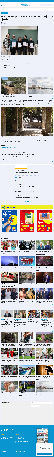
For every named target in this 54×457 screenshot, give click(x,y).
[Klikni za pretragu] (52, 5)
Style (30, 9)
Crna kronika (37, 9)
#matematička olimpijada (5, 147)
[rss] (52, 0)
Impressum (33, 1)
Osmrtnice (45, 9)
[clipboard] (7, 59)
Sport (25, 9)
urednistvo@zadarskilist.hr (5, 449)
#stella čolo (16, 147)
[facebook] (46, 0)
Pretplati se (44, 453)
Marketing (27, 1)
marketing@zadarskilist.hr (22, 438)
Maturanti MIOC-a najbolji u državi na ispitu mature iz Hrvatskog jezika (14, 65)
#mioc (11, 147)
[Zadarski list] (26, 4)
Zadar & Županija (17, 9)
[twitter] (49, 0)
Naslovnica (3, 9)
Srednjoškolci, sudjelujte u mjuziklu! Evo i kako (10, 67)
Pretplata (21, 1)
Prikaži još (27, 201)
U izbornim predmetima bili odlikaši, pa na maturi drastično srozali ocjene (14, 69)
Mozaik (51, 9)
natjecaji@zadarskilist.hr (19, 439)
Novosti (9, 9)
